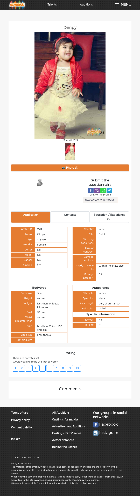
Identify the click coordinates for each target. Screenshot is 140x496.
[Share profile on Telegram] (109, 190)
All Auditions (60, 413)
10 (77, 368)
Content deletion (22, 427)
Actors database (63, 440)
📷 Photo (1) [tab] (70, 168)
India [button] (14, 439)
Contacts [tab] (70, 215)
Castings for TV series (66, 433)
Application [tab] (31, 215)
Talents (52, 4)
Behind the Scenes (64, 447)
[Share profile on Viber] (97, 190)
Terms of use (19, 413)
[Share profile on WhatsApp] (103, 190)
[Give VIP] (40, 182)
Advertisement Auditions (69, 426)
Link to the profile (100, 195)
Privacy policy (20, 420)
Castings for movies (65, 419)
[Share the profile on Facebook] (91, 190)
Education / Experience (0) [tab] (109, 217)
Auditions (86, 4)
